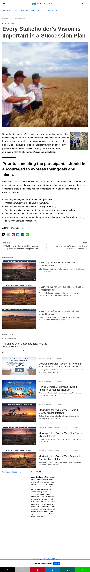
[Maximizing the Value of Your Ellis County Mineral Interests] (19, 270)
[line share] (27, 234)
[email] (22, 569)
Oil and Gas (59, 358)
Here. (22, 228)
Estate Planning (19, 18)
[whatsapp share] (22, 234)
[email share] (8, 234)
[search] (82, 3)
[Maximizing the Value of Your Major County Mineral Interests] (19, 319)
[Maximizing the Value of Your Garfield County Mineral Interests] (19, 412)
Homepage (6, 18)
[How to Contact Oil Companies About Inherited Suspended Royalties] (19, 389)
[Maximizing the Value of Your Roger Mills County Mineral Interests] (19, 294)
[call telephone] (87, 4)
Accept (56, 563)
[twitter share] (3, 234)
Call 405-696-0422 (52, 10)
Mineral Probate (46, 358)
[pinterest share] (13, 234)
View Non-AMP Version (52, 559)
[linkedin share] (17, 234)
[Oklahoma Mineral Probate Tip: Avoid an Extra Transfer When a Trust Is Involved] (19, 366)
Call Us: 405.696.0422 (11, 472)
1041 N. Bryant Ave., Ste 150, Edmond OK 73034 (20, 10)
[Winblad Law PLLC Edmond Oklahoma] (43, 3)
